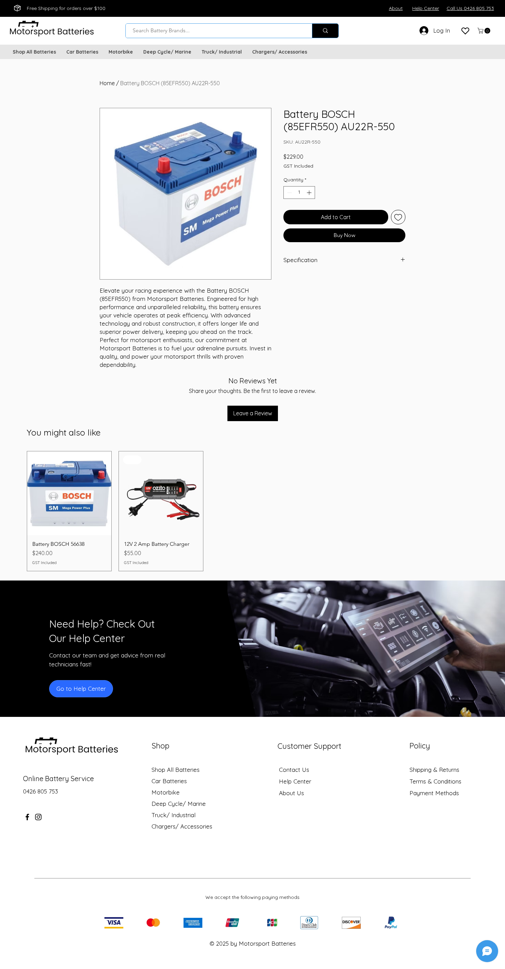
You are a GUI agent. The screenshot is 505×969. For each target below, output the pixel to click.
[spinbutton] (299, 193)
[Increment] (309, 193)
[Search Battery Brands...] (325, 31)
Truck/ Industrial (173, 815)
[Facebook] (27, 817)
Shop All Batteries (176, 769)
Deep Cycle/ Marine (179, 803)
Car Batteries (169, 781)
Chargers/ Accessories (182, 826)
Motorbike (166, 792)
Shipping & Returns (434, 769)
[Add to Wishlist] (398, 217)
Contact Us (294, 769)
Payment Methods (435, 793)
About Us (291, 793)
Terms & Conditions (435, 781)
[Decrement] (288, 193)
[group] (252, 511)
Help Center (295, 781)
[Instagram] (38, 817)
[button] (485, 31)
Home (107, 83)
